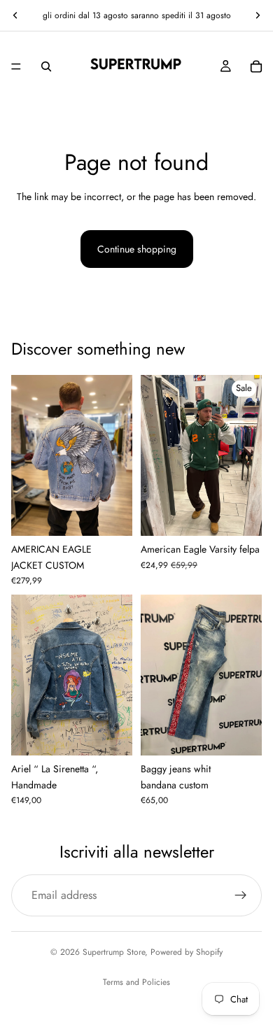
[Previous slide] (15, 15)
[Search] (46, 66)
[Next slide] (257, 15)
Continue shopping (136, 249)
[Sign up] (240, 895)
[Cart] (256, 66)
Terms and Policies (136, 982)
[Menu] (16, 66)
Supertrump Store (114, 952)
